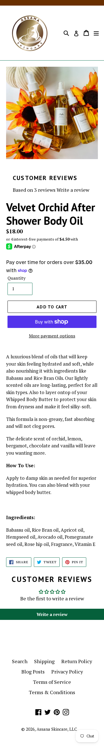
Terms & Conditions (52, 692)
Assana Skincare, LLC (57, 729)
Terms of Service (52, 682)
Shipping (44, 661)
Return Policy (76, 661)
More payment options (52, 336)
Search (19, 661)
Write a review (73, 189)
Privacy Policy (67, 671)
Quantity (16, 278)
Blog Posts (33, 671)
